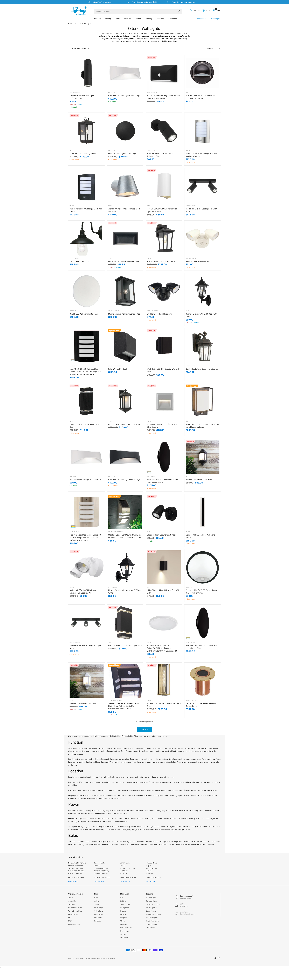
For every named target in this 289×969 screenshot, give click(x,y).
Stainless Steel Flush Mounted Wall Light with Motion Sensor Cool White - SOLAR (124, 536)
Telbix (71, 150)
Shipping (71, 904)
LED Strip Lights (151, 918)
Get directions (73, 881)
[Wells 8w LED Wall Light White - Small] (87, 457)
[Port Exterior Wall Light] (87, 239)
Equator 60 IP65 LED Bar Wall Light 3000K (200, 536)
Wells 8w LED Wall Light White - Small (85, 479)
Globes (122, 921)
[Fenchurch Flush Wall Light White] (87, 681)
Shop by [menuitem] (149, 18)
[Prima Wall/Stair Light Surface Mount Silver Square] (164, 401)
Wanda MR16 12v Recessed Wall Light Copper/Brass (201, 704)
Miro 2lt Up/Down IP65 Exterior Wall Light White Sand (162, 210)
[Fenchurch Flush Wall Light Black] (203, 457)
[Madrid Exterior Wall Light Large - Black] (125, 291)
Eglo (187, 311)
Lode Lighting (74, 258)
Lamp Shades (151, 911)
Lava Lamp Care (74, 924)
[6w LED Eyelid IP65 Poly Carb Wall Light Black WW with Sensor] (164, 73)
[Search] (179, 11)
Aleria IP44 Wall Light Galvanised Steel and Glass (124, 210)
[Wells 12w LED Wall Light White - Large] (125, 73)
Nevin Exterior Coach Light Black (83, 153)
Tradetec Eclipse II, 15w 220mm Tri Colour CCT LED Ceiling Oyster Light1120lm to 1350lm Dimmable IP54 (162, 648)
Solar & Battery (151, 924)
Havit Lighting (74, 366)
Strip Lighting (125, 904)
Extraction (123, 914)
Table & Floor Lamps (153, 904)
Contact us (201, 18)
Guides (96, 901)
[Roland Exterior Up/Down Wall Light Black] (87, 401)
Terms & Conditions (75, 911)
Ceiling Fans (98, 911)
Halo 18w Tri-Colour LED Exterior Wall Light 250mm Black (201, 646)
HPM (187, 92)
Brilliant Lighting (191, 258)
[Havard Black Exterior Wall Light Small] (125, 401)
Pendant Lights (151, 901)
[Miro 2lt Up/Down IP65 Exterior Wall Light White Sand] (164, 186)
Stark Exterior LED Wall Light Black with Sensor (86, 210)
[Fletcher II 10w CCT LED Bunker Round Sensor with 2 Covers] (203, 567)
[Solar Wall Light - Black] (125, 346)
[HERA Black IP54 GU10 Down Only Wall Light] (164, 567)
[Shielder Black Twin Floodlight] (164, 291)
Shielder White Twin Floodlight (198, 261)
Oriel (148, 366)
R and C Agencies (152, 92)
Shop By (123, 934)
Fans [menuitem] (118, 18)
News (96, 898)
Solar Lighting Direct (115, 366)
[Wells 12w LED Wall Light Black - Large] (125, 457)
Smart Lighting (151, 908)
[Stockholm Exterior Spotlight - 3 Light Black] (87, 623)
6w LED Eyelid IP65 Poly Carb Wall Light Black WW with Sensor (163, 96)
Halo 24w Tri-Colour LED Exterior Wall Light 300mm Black (162, 480)
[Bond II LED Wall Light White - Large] (87, 291)
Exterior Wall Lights (85, 23)
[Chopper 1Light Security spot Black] (164, 512)
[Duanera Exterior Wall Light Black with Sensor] (203, 291)
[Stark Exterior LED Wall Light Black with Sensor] (87, 186)
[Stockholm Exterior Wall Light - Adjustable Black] (164, 131)
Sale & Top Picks (126, 927)
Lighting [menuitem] (97, 18)
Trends (96, 904)
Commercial (150, 927)
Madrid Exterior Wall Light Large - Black (124, 314)
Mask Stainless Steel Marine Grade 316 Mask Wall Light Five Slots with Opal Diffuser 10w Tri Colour (85, 537)
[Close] (0, 967)
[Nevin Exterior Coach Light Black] (87, 131)
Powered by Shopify (108, 958)
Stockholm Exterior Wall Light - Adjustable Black (159, 154)
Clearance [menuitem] (173, 18)
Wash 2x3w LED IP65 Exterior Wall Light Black (163, 370)
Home (70, 23)
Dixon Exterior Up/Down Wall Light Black (125, 645)
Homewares (98, 914)
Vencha (188, 150)
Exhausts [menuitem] (127, 18)
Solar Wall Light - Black (117, 369)
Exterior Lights (151, 898)
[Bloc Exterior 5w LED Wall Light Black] (125, 239)
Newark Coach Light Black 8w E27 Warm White (125, 591)
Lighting (123, 901)
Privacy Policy (73, 914)
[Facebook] (215, 958)
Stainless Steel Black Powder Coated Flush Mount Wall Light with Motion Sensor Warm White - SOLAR (123, 706)
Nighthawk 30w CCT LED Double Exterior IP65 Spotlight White (83, 591)
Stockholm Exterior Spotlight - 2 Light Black (201, 210)
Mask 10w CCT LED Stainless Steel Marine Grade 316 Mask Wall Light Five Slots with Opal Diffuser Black (85, 371)
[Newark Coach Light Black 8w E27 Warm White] (125, 567)
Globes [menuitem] (138, 18)
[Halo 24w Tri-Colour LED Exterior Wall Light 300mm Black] (164, 457)
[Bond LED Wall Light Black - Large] (125, 131)
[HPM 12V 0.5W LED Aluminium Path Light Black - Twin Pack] (203, 73)
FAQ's (70, 921)
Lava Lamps (98, 908)
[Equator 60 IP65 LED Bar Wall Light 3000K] (203, 512)
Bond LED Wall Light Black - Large (122, 153)
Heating (123, 911)
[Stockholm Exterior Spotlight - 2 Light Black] (203, 186)
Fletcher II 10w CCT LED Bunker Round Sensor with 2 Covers (201, 591)
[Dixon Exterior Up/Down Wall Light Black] (125, 623)
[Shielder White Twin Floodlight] (203, 239)
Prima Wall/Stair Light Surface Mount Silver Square (162, 425)
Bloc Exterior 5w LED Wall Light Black (123, 261)
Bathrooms (98, 918)
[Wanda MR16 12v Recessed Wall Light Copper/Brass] (203, 681)
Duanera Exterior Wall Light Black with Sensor (201, 315)
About (70, 898)
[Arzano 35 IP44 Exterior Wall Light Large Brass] (164, 681)
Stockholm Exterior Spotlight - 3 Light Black (85, 646)
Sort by (73, 48)
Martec (149, 642)
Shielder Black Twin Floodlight (159, 314)
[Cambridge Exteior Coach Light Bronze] (203, 346)
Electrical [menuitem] (160, 18)
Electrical (123, 924)
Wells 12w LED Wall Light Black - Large (124, 479)
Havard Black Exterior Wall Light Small (124, 424)
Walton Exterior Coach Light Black (161, 261)
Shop (75, 23)
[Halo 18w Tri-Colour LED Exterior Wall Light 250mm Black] (203, 623)
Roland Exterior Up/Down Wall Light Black (84, 425)
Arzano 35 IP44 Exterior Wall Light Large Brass (163, 704)
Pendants (97, 921)
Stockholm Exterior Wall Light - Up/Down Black (82, 96)
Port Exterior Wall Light (79, 261)
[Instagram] (219, 958)
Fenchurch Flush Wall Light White (83, 703)
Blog (69, 918)
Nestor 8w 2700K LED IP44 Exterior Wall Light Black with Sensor (202, 425)
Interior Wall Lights (152, 921)
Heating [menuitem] (108, 18)
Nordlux (111, 206)
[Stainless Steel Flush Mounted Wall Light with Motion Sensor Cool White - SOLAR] (125, 512)
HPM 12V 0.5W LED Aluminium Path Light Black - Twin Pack (200, 96)
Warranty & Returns (75, 908)
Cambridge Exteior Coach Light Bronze (202, 369)
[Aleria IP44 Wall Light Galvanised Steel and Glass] (125, 186)
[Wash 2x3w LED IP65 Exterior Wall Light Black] (164, 346)
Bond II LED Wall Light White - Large (84, 314)
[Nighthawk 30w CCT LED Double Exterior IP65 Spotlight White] (87, 567)
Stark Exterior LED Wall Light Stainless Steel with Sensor (201, 154)
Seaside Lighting (191, 700)
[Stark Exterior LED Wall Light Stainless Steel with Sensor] (203, 131)
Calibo (72, 587)
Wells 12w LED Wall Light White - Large (124, 95)
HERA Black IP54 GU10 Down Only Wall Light (163, 591)
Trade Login (215, 18)
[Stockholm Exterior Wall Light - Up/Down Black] (87, 73)
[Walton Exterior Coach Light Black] (164, 239)
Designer (123, 918)
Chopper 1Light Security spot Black (161, 535)
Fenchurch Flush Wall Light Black (199, 479)
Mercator (111, 92)
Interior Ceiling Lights (153, 914)
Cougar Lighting (75, 92)
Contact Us (72, 901)
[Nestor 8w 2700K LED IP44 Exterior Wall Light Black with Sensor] (203, 401)
